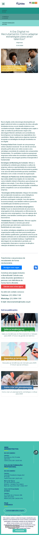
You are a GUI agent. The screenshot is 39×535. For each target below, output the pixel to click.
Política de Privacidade (12, 526)
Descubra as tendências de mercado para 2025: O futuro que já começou (19, 364)
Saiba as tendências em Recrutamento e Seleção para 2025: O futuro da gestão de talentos (19, 335)
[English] (30, 3)
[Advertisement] (19, 96)
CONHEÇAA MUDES (5, 17)
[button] (3, 4)
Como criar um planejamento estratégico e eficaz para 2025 (19, 393)
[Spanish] (36, 3)
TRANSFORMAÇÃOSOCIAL (8, 23)
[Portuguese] (33, 3)
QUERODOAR (4, 11)
